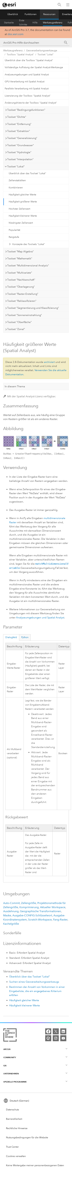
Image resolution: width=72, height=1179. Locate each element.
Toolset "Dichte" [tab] (16, 116)
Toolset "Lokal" (46, 54)
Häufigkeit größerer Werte (23, 201)
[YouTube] (63, 1038)
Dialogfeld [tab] (11, 637)
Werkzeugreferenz (52, 22)
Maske (7, 915)
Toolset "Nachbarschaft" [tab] (21, 279)
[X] (56, 1031)
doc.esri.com (15, 34)
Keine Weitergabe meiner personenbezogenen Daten (35, 1165)
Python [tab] (24, 637)
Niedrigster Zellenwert (21, 222)
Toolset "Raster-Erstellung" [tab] (22, 293)
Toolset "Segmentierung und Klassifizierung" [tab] (33, 307)
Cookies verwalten (16, 1156)
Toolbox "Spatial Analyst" (20, 54)
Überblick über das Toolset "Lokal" (27, 173)
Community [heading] (9, 1057)
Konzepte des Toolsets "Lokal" (28, 244)
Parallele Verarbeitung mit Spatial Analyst (27, 88)
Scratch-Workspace (40, 919)
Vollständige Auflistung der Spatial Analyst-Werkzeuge (34, 67)
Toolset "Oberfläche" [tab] (19, 322)
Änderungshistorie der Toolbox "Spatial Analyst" (31, 102)
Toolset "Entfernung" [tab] (19, 124)
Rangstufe (14, 237)
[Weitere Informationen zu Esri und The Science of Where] (10, 1035)
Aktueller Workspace (52, 907)
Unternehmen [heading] (11, 1073)
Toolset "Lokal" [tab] (16, 166)
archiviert (49, 362)
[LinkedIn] (63, 1031)
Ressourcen (49, 14)
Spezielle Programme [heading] (15, 1081)
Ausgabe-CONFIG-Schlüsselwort (32, 915)
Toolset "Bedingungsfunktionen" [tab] (26, 109)
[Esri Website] (9, 5)
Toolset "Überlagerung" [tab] (21, 286)
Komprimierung (29, 907)
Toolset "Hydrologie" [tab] (19, 152)
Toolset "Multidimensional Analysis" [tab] (28, 265)
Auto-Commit (11, 903)
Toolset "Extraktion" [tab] (18, 131)
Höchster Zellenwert (19, 208)
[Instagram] (56, 1038)
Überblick (12, 14)
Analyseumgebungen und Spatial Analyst (27, 74)
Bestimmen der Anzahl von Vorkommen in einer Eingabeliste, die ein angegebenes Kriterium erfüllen (37, 991)
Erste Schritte (23, 22)
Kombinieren (16, 187)
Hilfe (35, 22)
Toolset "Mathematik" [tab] (19, 258)
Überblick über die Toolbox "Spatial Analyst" (29, 60)
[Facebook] (48, 1031)
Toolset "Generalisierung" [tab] (22, 138)
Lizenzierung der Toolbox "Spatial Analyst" (28, 95)
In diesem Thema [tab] (15, 386)
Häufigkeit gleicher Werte (22, 194)
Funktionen (31, 14)
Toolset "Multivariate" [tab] (19, 272)
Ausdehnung (11, 911)
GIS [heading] (5, 1065)
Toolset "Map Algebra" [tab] (20, 251)
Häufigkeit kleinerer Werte (23, 215)
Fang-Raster (60, 919)
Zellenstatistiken (17, 180)
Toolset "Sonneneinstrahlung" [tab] (24, 315)
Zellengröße (28, 903)
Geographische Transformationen (40, 911)
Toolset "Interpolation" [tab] (20, 159)
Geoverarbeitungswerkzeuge (41, 50)
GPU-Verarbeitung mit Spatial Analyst (24, 81)
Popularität (14, 230)
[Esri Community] (48, 1038)
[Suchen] (59, 4)
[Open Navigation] (68, 4)
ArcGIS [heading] (7, 1049)
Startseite (9, 22)
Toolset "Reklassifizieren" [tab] (21, 300)
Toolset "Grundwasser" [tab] (20, 145)
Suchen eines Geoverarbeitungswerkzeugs (34, 981)
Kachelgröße (11, 923)
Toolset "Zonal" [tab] (16, 329)
